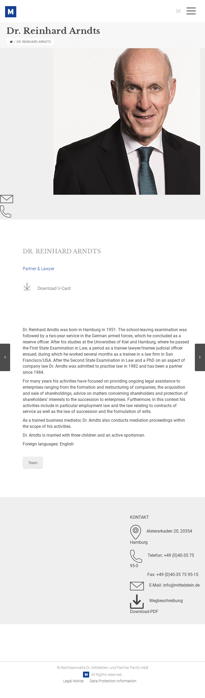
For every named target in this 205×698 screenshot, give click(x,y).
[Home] (11, 42)
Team (32, 463)
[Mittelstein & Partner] (10, 7)
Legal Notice (73, 681)
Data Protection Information (113, 681)
